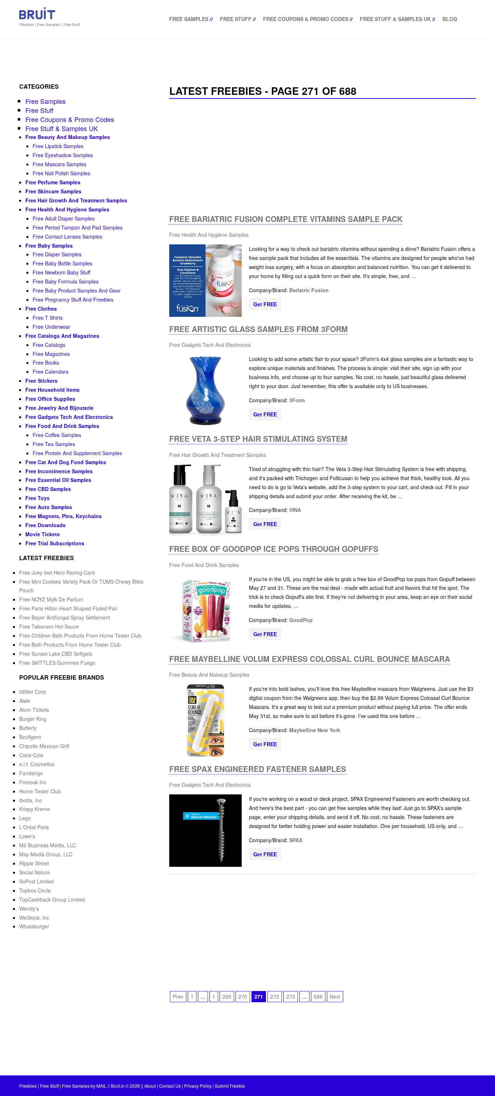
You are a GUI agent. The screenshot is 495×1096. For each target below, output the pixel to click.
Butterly (28, 727)
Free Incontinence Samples (59, 471)
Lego (25, 818)
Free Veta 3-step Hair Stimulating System (258, 438)
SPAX (295, 840)
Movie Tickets (42, 534)
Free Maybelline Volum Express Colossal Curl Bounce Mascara (309, 658)
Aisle (24, 700)
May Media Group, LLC (45, 854)
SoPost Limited (36, 881)
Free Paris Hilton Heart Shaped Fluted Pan (68, 608)
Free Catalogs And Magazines (62, 335)
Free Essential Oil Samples (58, 479)
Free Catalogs (49, 344)
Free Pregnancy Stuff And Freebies (73, 299)
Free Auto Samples (48, 507)
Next (335, 996)
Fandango (31, 773)
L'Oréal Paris (34, 827)
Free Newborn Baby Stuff (61, 272)
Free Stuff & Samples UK (395, 18)
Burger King (32, 718)
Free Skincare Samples (53, 191)
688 (318, 996)
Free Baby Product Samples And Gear (77, 290)
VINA (295, 509)
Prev (178, 996)
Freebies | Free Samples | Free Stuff (49, 24)
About (150, 1086)
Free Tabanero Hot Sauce (49, 626)
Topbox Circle (35, 890)
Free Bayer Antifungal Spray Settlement (64, 617)
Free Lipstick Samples (58, 146)
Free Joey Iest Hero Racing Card (57, 572)
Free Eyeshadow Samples (63, 155)
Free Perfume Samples (52, 182)
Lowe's (27, 836)
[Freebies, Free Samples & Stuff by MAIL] (37, 17)
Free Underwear (51, 326)
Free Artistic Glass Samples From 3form (258, 328)
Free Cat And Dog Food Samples (65, 462)
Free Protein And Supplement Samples (77, 453)
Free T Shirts (48, 317)
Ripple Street (34, 863)
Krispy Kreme (34, 808)
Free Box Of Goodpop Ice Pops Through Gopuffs (273, 548)
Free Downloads (45, 525)
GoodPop (301, 619)
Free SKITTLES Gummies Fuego (57, 662)
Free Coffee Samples (57, 434)
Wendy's (29, 908)
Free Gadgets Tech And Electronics (210, 344)
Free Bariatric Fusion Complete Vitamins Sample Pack (286, 218)
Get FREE (265, 304)
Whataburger (34, 926)
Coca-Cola (31, 755)
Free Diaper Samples (57, 254)
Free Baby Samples (49, 245)
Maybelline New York (314, 730)
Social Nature (34, 872)
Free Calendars (50, 371)
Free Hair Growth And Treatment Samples (217, 454)
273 (290, 996)
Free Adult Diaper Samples (64, 218)
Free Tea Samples (54, 444)
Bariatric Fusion (309, 290)
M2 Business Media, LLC (47, 845)
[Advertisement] (322, 156)
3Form (297, 400)
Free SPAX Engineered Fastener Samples (257, 768)
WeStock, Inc (34, 917)
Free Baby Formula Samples (66, 281)
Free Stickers (41, 380)
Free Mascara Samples (59, 164)
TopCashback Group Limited (52, 899)
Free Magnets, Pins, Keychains (63, 516)
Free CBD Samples (48, 488)
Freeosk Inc (32, 782)
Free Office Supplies (50, 398)
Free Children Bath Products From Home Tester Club (80, 635)
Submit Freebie (230, 1086)
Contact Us (170, 1086)
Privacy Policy (198, 1086)
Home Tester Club (40, 791)
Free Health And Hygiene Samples (209, 234)
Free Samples (188, 18)
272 (274, 996)
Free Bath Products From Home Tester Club (70, 644)
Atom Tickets (34, 709)
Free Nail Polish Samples (61, 173)
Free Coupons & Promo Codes (305, 18)
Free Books (46, 362)
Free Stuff (235, 18)
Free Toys (37, 497)
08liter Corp (32, 691)
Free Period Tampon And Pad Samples (77, 227)
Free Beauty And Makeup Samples (209, 674)
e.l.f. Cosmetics (36, 764)
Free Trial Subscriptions (54, 543)
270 (242, 996)
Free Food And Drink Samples (204, 564)
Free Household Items (52, 389)
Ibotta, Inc (30, 800)
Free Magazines (51, 353)
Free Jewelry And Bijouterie (59, 407)
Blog (449, 18)
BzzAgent (30, 736)
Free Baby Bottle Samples (62, 263)
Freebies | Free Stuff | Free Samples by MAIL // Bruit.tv (71, 1086)
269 (226, 996)
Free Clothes (41, 308)
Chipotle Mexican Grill (44, 745)
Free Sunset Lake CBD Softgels (55, 653)
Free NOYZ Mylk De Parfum (51, 599)
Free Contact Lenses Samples (67, 236)
